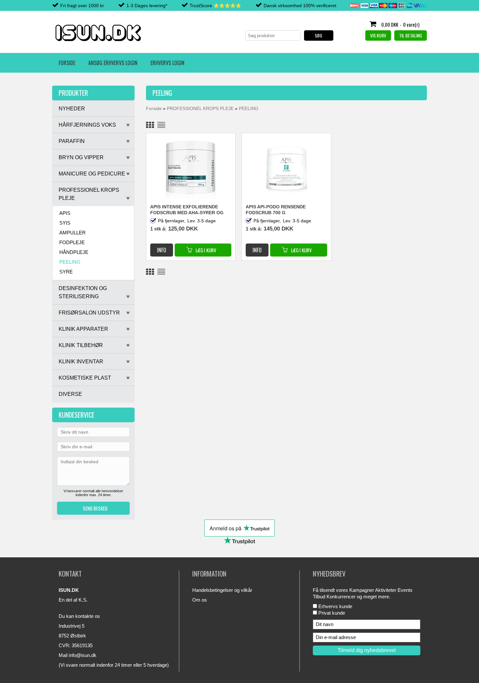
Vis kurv (378, 35)
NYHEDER (72, 108)
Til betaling (410, 35)
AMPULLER (72, 232)
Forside (67, 63)
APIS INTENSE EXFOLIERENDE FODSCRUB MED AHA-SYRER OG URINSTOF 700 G (187, 210)
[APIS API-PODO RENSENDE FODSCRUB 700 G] (286, 168)
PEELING (69, 262)
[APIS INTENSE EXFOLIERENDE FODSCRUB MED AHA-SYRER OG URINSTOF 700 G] (191, 168)
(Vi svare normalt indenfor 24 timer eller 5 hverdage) (114, 665)
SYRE (66, 271)
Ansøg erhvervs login (113, 63)
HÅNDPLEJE (73, 252)
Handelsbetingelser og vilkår (222, 590)
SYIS (64, 223)
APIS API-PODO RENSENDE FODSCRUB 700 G (276, 209)
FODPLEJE (72, 242)
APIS (64, 213)
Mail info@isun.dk (77, 655)
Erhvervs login (167, 63)
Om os (199, 600)
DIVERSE (70, 394)
